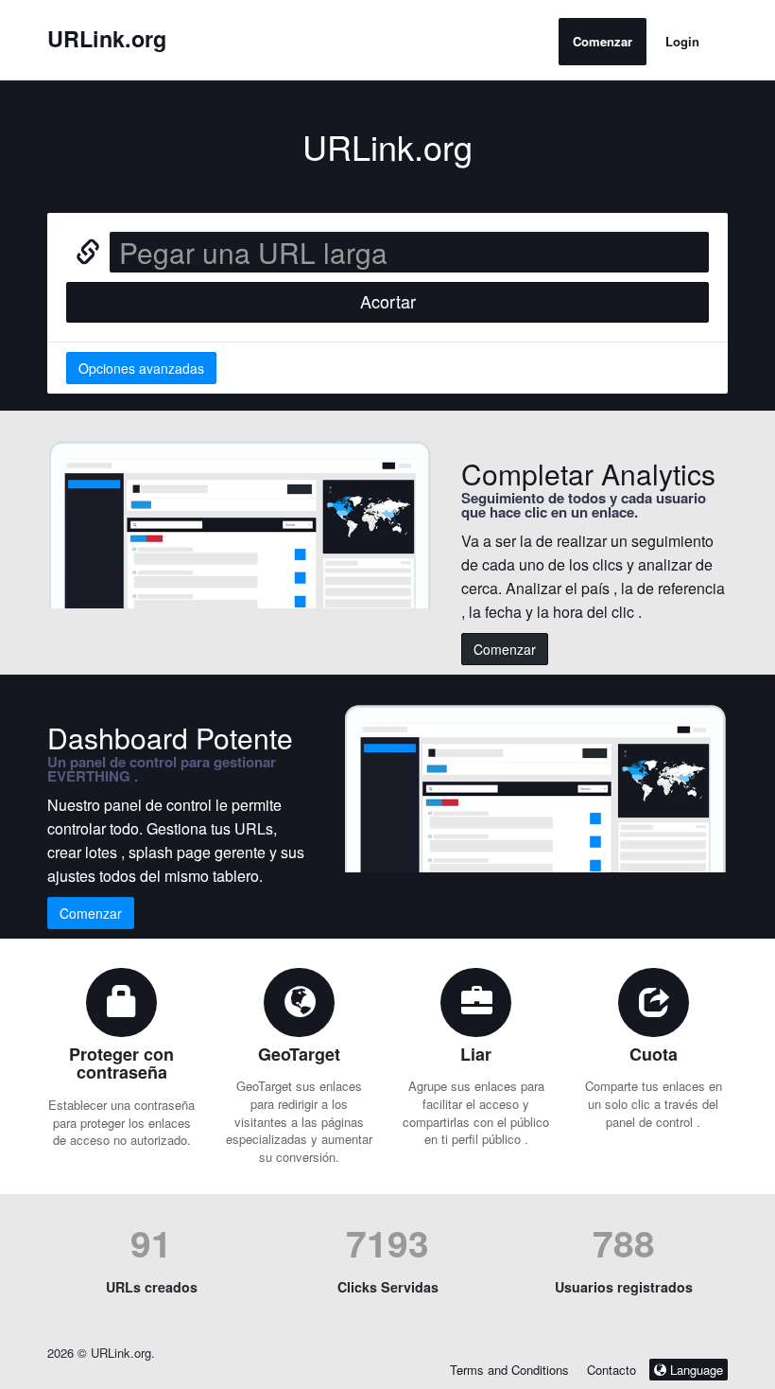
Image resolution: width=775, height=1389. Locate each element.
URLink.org (106, 38)
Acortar (388, 301)
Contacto (613, 1370)
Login (682, 41)
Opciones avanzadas (141, 368)
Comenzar (602, 41)
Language (694, 1370)
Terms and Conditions (509, 1370)
